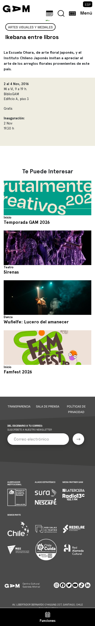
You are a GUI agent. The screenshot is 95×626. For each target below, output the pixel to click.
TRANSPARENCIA (19, 406)
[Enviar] (78, 439)
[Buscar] (61, 13)
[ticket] (72, 13)
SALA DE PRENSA (47, 406)
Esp (88, 5)
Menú (86, 13)
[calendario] (49, 13)
